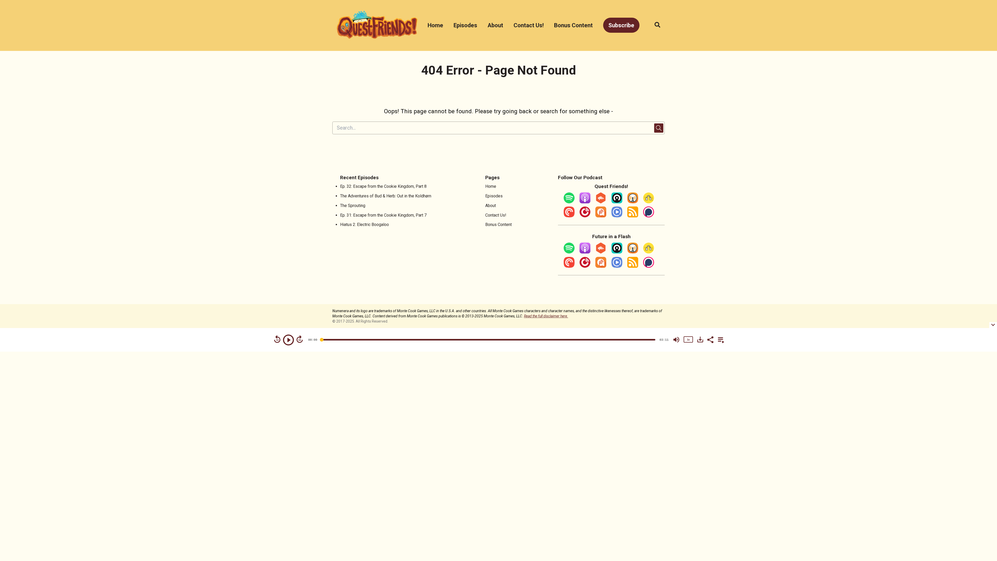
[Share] (710, 339)
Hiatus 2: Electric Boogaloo (364, 224)
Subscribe (621, 25)
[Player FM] (585, 215)
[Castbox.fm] (600, 201)
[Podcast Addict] (600, 215)
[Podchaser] (648, 215)
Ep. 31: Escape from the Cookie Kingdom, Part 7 (383, 215)
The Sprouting (352, 205)
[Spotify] (569, 201)
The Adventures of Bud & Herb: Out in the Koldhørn (385, 195)
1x (688, 339)
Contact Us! (529, 25)
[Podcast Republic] (616, 215)
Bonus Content (573, 25)
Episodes (465, 25)
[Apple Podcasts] (585, 201)
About (495, 25)
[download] (700, 339)
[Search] (655, 25)
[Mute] (676, 340)
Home (435, 25)
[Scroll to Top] (984, 503)
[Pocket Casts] (569, 215)
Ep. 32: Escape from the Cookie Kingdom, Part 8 (383, 186)
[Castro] (616, 201)
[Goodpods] (648, 201)
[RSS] (632, 215)
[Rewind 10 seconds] (277, 339)
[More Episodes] (720, 339)
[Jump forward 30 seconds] (299, 339)
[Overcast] (632, 201)
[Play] (288, 339)
